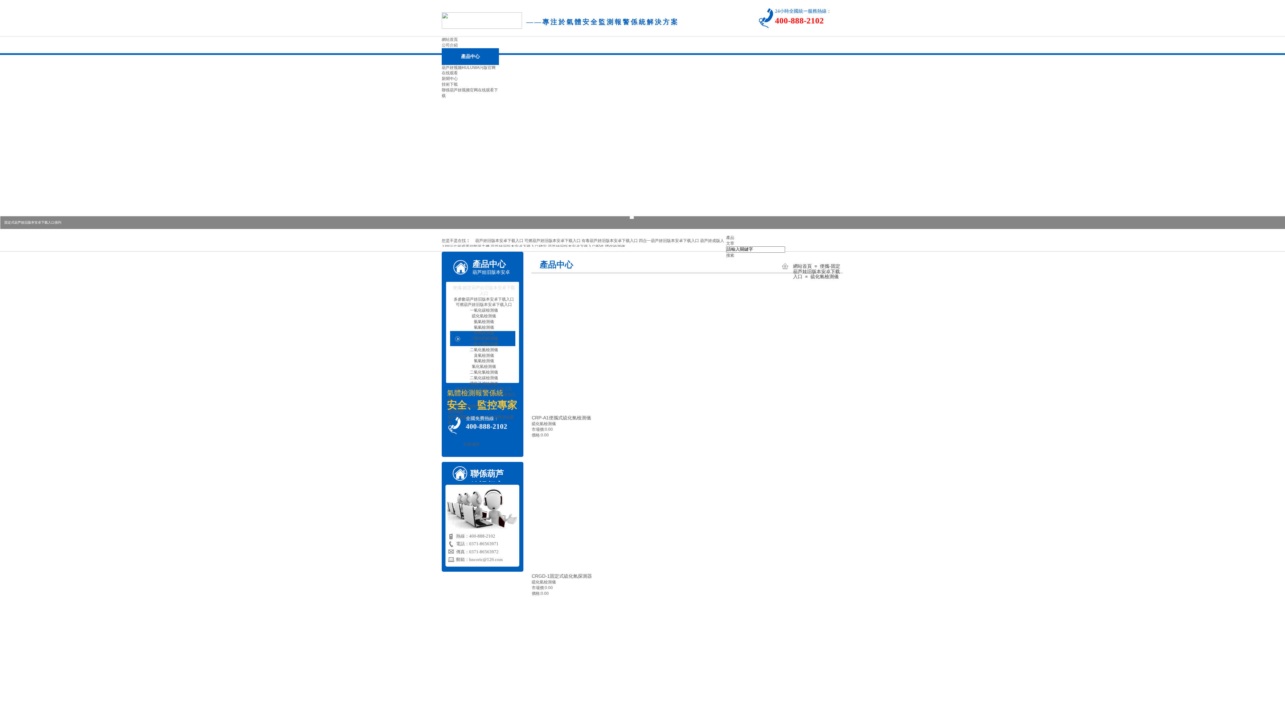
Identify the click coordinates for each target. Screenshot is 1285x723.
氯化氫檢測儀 (484, 366)
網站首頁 (802, 266)
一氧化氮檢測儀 (484, 344)
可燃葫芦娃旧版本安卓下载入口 (484, 304)
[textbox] (755, 249)
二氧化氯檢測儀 (484, 372)
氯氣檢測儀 (484, 360)
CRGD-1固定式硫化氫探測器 (562, 576)
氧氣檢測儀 (484, 327)
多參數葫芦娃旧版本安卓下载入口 (484, 299)
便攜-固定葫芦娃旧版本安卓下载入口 (816, 271)
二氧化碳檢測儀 (484, 378)
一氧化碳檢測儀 (484, 310)
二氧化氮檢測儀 (484, 349)
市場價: (538, 429)
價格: (536, 435)
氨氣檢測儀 (484, 321)
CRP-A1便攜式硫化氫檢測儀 (561, 417)
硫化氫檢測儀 (824, 276)
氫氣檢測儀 (484, 332)
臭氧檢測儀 (484, 355)
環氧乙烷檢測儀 (484, 383)
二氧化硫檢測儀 (484, 338)
